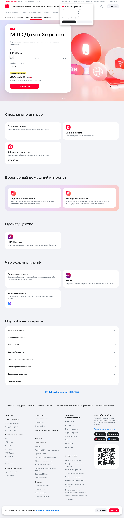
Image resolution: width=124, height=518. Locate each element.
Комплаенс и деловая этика (74, 473)
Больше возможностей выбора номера (45, 469)
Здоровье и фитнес (71, 433)
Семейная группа (71, 436)
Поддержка (21, 406)
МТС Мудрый (9, 453)
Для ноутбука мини (41, 419)
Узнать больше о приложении (104, 429)
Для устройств (40, 415)
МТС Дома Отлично (23, 17)
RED (6, 438)
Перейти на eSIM (41, 478)
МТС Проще (9, 457)
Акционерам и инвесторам (105, 406)
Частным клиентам (11, 1)
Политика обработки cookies (74, 481)
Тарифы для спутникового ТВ (15, 468)
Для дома (38, 482)
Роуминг (38, 446)
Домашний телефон (42, 496)
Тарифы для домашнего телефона (46, 430)
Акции (49, 406)
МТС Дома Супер (10, 17)
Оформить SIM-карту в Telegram (46, 457)
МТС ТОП (8, 446)
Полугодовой (9, 475)
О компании (9, 406)
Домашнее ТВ (39, 489)
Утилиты (68, 440)
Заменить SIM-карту (42, 474)
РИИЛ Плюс (47, 17)
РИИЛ (7, 460)
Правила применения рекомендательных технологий (75, 491)
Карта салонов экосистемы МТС (67, 406)
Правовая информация (73, 470)
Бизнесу (20, 1)
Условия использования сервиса (76, 496)
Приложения (69, 443)
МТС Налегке (9, 464)
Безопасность (69, 425)
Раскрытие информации (73, 477)
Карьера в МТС (87, 406)
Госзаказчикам (29, 1)
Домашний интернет (42, 486)
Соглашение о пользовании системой (74, 485)
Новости (41, 406)
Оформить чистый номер (43, 461)
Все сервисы (69, 447)
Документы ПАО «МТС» (73, 460)
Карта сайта (69, 499)
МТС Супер (9, 442)
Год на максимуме (11, 472)
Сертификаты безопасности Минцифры (74, 465)
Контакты (31, 406)
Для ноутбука (39, 422)
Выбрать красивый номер (44, 465)
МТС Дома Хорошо (36, 17)
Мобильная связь (41, 443)
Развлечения (69, 422)
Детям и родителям (71, 429)
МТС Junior (8, 449)
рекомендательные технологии (47, 510)
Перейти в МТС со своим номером (47, 450)
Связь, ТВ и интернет (12, 420)
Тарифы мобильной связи (14, 435)
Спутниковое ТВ (40, 493)
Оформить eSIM (40, 454)
